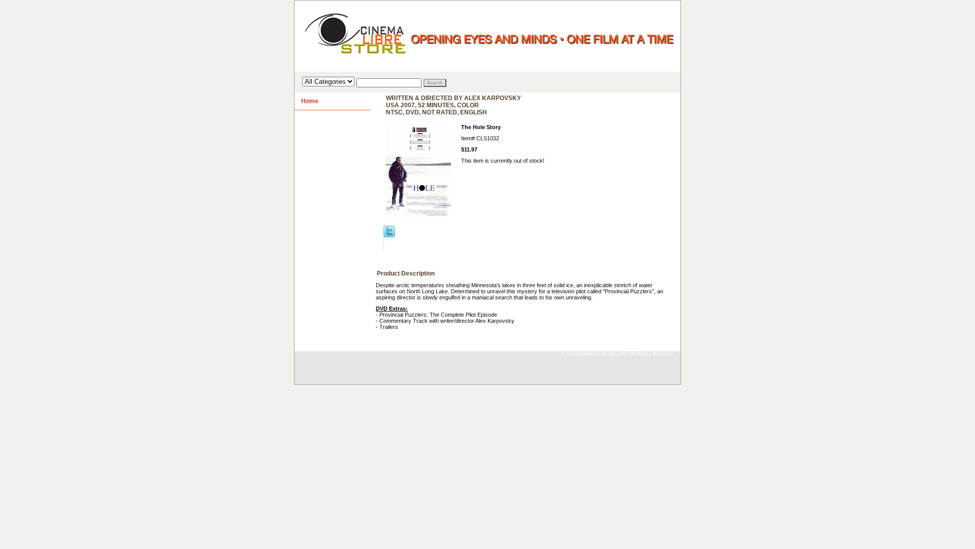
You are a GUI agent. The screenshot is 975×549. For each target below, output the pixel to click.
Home (309, 101)
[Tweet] (389, 235)
